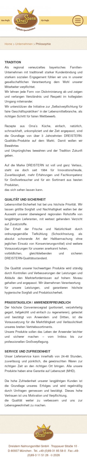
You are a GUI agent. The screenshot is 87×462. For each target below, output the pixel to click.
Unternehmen (24, 44)
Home (8, 44)
